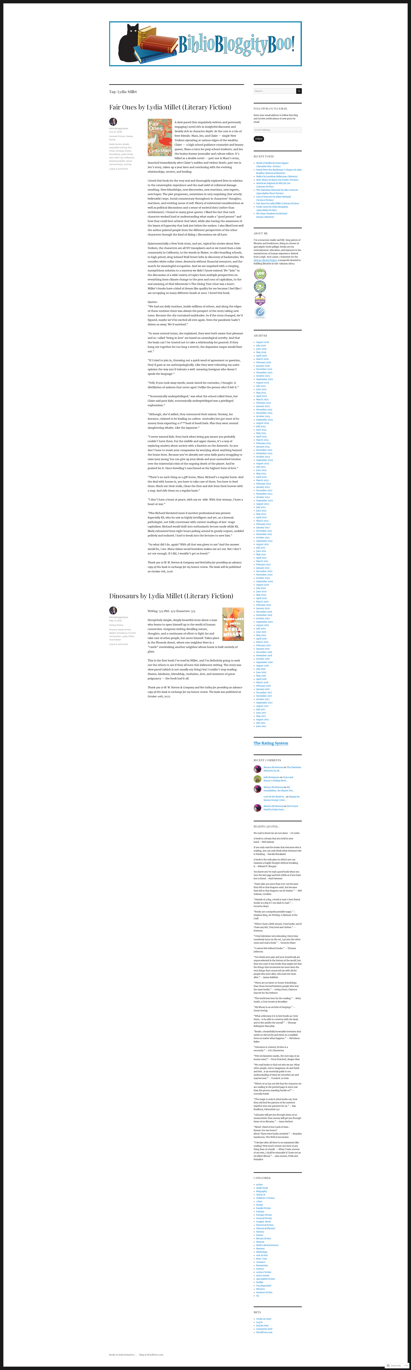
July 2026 (261, 345)
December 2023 (264, 450)
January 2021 (262, 568)
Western (260, 1289)
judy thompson (271, 777)
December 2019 (264, 611)
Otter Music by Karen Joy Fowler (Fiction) (277, 180)
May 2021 (261, 554)
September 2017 (264, 702)
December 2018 (264, 652)
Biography (261, 1191)
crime (259, 1201)
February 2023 (263, 483)
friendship (114, 154)
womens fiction (264, 1292)
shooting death (117, 161)
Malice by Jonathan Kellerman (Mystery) (277, 176)
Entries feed (262, 1325)
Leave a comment (118, 168)
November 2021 (264, 534)
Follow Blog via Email (271, 108)
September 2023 (264, 460)
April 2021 (261, 558)
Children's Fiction (265, 1198)
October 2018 (263, 659)
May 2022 (261, 514)
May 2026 (261, 352)
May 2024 (261, 433)
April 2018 (261, 679)
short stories (262, 1275)
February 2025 (263, 403)
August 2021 (262, 544)
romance (260, 1262)
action (259, 1184)
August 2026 (262, 342)
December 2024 (264, 409)
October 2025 (263, 376)
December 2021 (264, 531)
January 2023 (263, 487)
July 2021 (260, 547)
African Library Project (265, 260)
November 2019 (264, 615)
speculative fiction (265, 1279)
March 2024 (262, 440)
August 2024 (262, 423)
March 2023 (262, 480)
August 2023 (262, 463)
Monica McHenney (273, 767)
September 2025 (264, 379)
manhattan (115, 639)
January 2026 (263, 365)
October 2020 (263, 578)
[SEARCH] (299, 91)
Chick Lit (260, 1194)
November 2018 (264, 655)
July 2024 (261, 426)
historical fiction (264, 1225)
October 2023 (263, 456)
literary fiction (116, 625)
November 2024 (264, 413)
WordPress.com (264, 1332)
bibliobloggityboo (118, 128)
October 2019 (263, 618)
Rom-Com (261, 1258)
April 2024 (261, 436)
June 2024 (261, 429)
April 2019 (261, 638)
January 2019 (263, 648)
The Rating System (271, 743)
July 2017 (260, 709)
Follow (258, 138)
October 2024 (263, 416)
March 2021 (262, 561)
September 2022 (264, 500)
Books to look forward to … (122, 1354)
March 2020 (262, 601)
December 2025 (264, 369)
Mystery (260, 1248)
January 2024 (263, 446)
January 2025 (263, 406)
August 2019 (262, 625)
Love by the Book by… (274, 796)
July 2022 (261, 507)
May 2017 (261, 716)
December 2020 (264, 571)
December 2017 (264, 692)
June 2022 (261, 510)
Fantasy (120, 151)
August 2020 (262, 584)
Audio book (262, 1188)
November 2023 (264, 453)
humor (259, 1235)
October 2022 (263, 497)
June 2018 (261, 672)
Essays (259, 1204)
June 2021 (261, 551)
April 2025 (261, 396)
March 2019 (262, 642)
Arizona (113, 629)
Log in (259, 1322)
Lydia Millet (127, 154)
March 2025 (262, 399)
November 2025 (264, 372)
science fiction (263, 1272)
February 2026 (263, 362)
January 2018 (262, 689)
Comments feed (264, 1329)
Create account (263, 1319)
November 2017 (264, 696)
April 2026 (261, 355)
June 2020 (261, 591)
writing (127, 164)
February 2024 (263, 443)
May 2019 (261, 635)
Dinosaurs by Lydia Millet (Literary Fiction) (171, 595)
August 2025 (262, 382)
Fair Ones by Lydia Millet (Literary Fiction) (170, 107)
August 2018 (262, 665)
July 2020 (261, 588)
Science (260, 1268)
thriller (259, 1282)
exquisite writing (118, 147)
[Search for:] (275, 91)
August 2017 (262, 706)
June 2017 (261, 712)
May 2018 (261, 675)
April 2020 (261, 598)
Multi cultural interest (267, 1245)
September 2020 (264, 581)
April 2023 (261, 477)
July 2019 (261, 628)
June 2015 (261, 726)
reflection (129, 157)
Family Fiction (263, 1208)
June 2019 (261, 632)
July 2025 (261, 386)
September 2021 (264, 541)
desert (112, 633)
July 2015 (260, 723)
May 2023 (261, 473)
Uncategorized (263, 1285)
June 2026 (261, 349)
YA (257, 1295)
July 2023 (261, 467)
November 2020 (264, 574)
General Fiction (117, 136)
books (126, 144)
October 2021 (263, 537)
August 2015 (262, 719)
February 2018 (263, 686)
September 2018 (264, 662)
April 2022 (261, 517)
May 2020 (261, 595)
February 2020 (263, 605)
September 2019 (264, 622)
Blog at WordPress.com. (151, 1354)
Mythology (261, 1252)
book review (115, 144)
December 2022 (264, 490)
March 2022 (262, 520)
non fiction (262, 1255)
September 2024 (264, 419)
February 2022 (263, 524)
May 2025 (261, 392)
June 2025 (261, 389)
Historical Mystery (265, 1228)
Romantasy (262, 1265)
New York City (116, 157)
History (260, 1231)
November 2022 (264, 493)
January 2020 (263, 608)
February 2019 (263, 645)
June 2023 (261, 470)
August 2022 (262, 504)
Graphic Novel (263, 1221)
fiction (128, 151)
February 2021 (263, 564)
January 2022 (263, 527)
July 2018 (260, 669)
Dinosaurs (122, 633)
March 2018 (262, 682)
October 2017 (263, 699)
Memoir (260, 1242)
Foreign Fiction (264, 1215)
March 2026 (262, 359)
